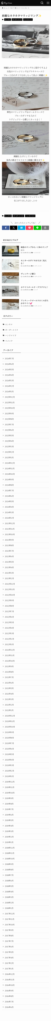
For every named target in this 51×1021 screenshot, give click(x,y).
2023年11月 (10, 529)
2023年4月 (9, 567)
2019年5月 (9, 820)
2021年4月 (9, 693)
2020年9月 (9, 732)
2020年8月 (9, 737)
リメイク (9, 341)
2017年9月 (9, 930)
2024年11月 (10, 468)
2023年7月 (9, 551)
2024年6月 (9, 496)
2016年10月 (10, 985)
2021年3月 (9, 699)
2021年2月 (9, 704)
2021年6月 (9, 682)
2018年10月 (10, 858)
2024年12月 (10, 463)
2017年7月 (9, 941)
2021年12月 (10, 649)
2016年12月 (10, 974)
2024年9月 (9, 479)
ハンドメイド (28, 19)
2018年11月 (9, 853)
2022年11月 (10, 589)
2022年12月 (10, 583)
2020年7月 (9, 743)
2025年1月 (9, 457)
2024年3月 (9, 512)
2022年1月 (9, 644)
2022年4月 (9, 627)
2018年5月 (9, 886)
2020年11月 (10, 721)
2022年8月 (9, 605)
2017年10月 (10, 924)
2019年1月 (9, 842)
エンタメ (7, 19)
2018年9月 (9, 864)
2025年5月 (9, 435)
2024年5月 (9, 501)
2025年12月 (10, 397)
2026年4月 (9, 375)
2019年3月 (9, 831)
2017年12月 (10, 913)
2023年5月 (9, 561)
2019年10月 (10, 792)
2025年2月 (9, 452)
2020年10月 (10, 726)
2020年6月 (9, 748)
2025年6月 (9, 430)
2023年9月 (9, 539)
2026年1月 (9, 391)
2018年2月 (9, 902)
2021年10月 (10, 661)
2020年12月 (10, 715)
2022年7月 (9, 611)
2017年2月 (9, 963)
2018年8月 (9, 869)
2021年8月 (9, 671)
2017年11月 (9, 919)
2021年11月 (9, 655)
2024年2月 (9, 517)
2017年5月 (9, 952)
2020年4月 (9, 759)
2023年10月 (10, 534)
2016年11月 (9, 979)
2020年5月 (9, 754)
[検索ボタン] (42, 3)
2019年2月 (9, 836)
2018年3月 (9, 897)
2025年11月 (10, 402)
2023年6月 (9, 556)
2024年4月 (9, 507)
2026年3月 (9, 380)
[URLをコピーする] (45, 228)
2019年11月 (9, 787)
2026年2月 (9, 386)
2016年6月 (9, 1007)
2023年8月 (9, 545)
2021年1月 (9, 710)
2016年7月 (9, 1001)
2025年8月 (9, 419)
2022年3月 (9, 633)
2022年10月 (10, 595)
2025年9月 (9, 413)
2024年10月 (10, 474)
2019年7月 (9, 809)
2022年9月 (9, 600)
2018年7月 (9, 875)
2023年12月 (10, 523)
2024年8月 (9, 485)
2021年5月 (9, 688)
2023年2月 (9, 578)
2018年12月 (10, 847)
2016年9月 (9, 990)
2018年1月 (9, 908)
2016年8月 (9, 996)
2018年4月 (9, 891)
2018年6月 (9, 880)
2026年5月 (9, 369)
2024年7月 (9, 490)
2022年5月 (9, 622)
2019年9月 (9, 798)
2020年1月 (9, 776)
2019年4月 (9, 825)
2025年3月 (9, 446)
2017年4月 (9, 957)
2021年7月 (9, 677)
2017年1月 (9, 968)
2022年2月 (9, 639)
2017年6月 (9, 946)
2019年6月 (9, 814)
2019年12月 (10, 781)
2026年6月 (9, 364)
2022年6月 (9, 617)
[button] (5, 228)
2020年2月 (9, 770)
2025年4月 (9, 441)
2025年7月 (9, 424)
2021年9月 (9, 666)
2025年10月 (10, 408)
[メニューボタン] (48, 3)
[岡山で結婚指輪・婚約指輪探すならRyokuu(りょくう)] (8, 3)
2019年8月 (9, 803)
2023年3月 (9, 573)
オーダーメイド (17, 19)
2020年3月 (9, 765)
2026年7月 (9, 358)
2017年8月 (9, 935)
